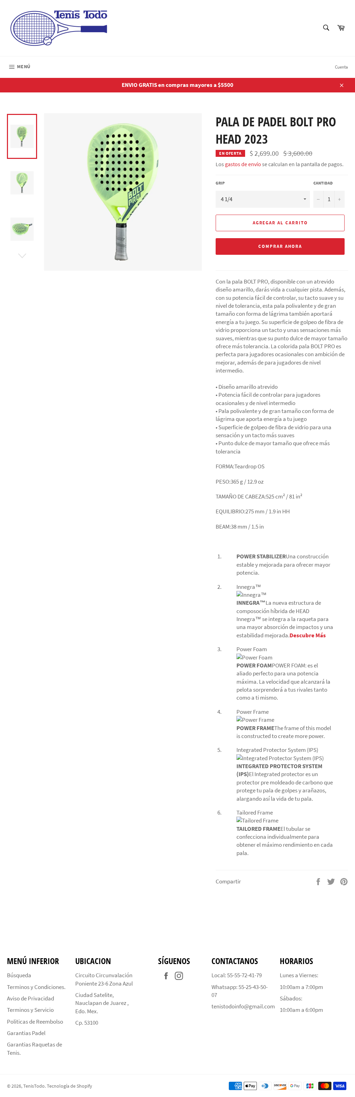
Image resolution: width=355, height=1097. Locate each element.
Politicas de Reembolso (35, 1021)
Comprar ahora (280, 246)
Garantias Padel (26, 1033)
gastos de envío (243, 164)
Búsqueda (19, 975)
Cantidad (323, 183)
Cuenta (341, 67)
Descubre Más (307, 635)
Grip (220, 183)
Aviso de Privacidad (30, 998)
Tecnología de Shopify (69, 1086)
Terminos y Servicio (30, 1010)
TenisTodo (34, 1086)
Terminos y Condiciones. (36, 987)
